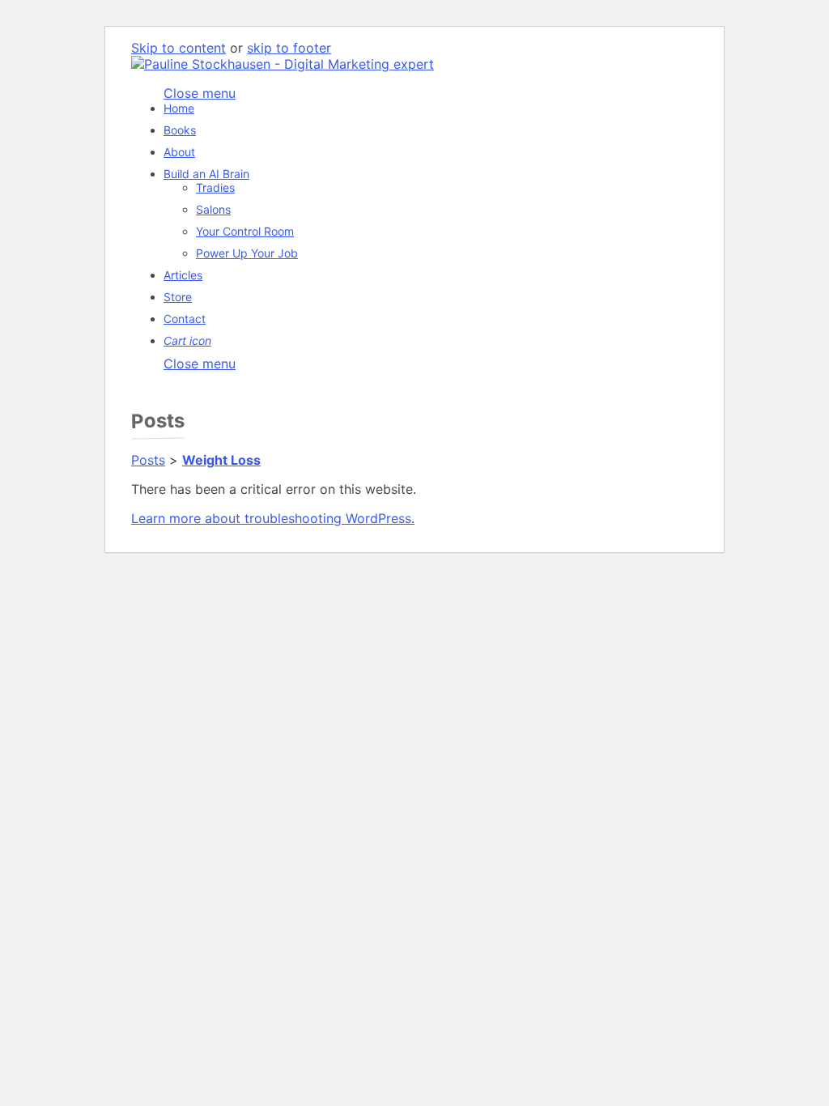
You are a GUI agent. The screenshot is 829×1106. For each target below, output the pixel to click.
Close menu (200, 363)
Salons (213, 209)
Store (178, 297)
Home (179, 108)
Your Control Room (245, 231)
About (179, 152)
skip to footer (289, 48)
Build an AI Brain (206, 174)
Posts (148, 460)
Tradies (215, 187)
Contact (185, 318)
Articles (183, 275)
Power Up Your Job (247, 253)
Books (180, 130)
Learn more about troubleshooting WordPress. (272, 518)
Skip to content (178, 48)
